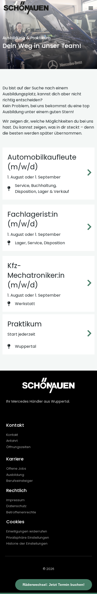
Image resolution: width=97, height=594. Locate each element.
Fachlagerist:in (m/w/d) (32, 219)
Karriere (15, 459)
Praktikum (24, 324)
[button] (91, 8)
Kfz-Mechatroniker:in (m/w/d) (36, 275)
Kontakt (15, 425)
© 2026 (48, 569)
